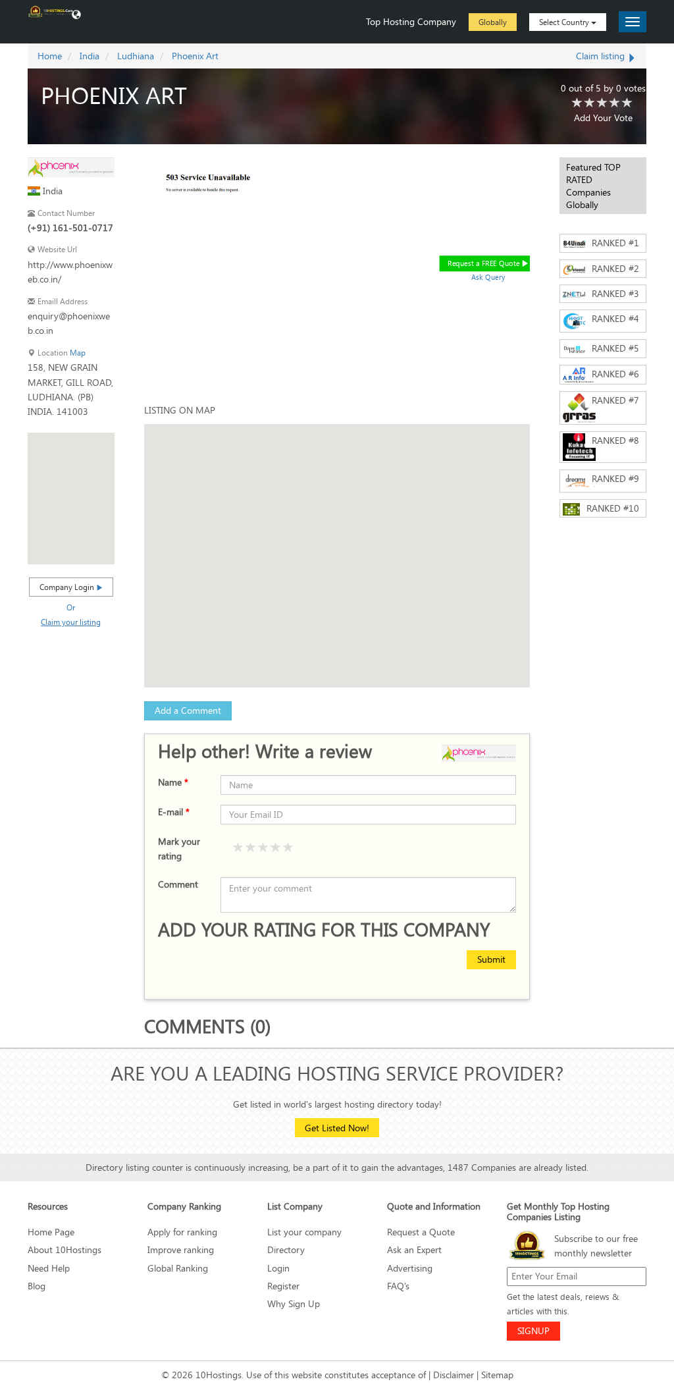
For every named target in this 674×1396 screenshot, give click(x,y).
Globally (493, 21)
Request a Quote (421, 1231)
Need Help (49, 1268)
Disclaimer (453, 1374)
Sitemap (497, 1374)
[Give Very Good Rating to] (276, 848)
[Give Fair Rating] (251, 848)
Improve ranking (180, 1249)
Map (78, 353)
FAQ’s (398, 1285)
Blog (36, 1285)
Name (173, 782)
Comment (178, 884)
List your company (304, 1231)
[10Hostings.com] (51, 10)
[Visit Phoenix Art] (71, 166)
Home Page (51, 1231)
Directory (286, 1249)
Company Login (67, 586)
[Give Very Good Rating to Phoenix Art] (614, 103)
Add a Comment (188, 710)
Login (278, 1268)
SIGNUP (533, 1330)
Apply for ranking (182, 1231)
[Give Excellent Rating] (288, 848)
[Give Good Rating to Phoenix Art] (602, 103)
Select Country (565, 21)
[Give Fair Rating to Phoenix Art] (589, 103)
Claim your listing (71, 621)
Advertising (409, 1268)
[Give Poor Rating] (238, 848)
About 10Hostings (64, 1249)
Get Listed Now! (337, 1127)
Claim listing (601, 55)
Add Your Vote (603, 117)
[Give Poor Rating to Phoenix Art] (577, 103)
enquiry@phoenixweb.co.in (69, 322)
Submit (491, 959)
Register (283, 1285)
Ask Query (488, 277)
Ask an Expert (414, 1249)
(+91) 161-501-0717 (70, 227)
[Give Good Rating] (263, 848)
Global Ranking (177, 1268)
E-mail (174, 811)
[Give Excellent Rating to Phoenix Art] (627, 103)
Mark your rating (179, 848)
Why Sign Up (293, 1303)
